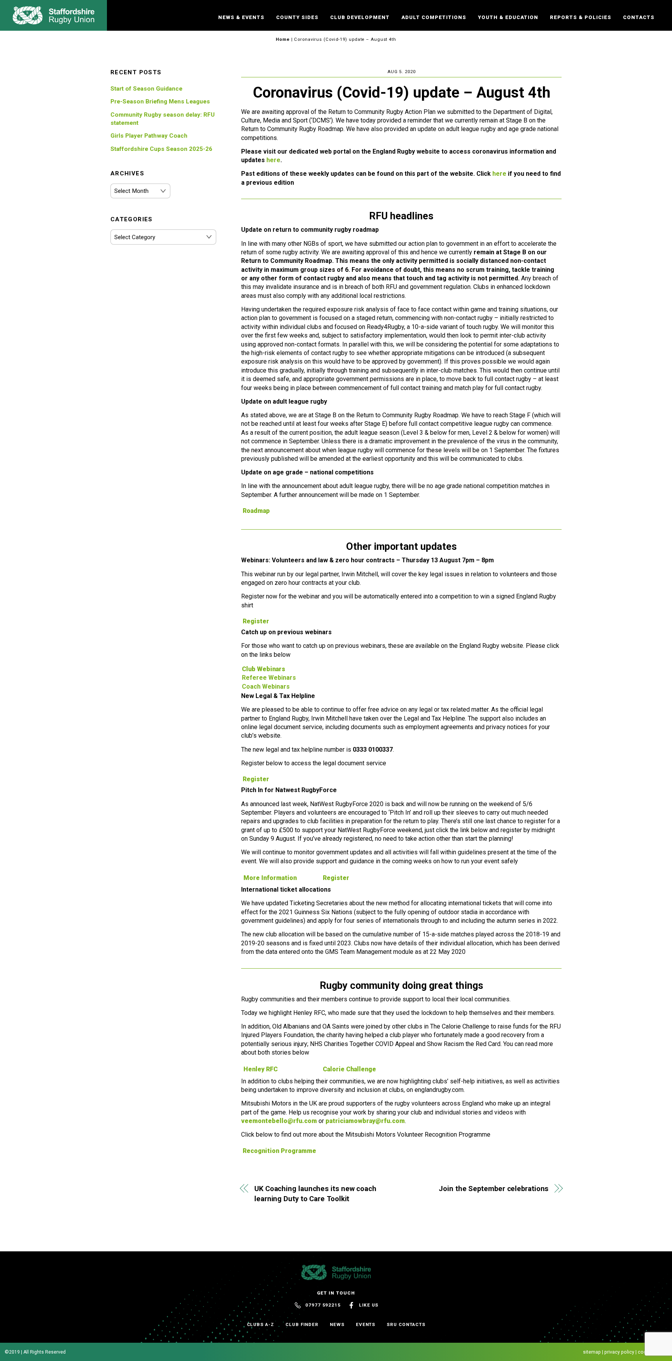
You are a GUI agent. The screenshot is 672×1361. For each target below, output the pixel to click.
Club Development (360, 17)
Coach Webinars (266, 686)
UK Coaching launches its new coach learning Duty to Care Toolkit (315, 1193)
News (337, 1324)
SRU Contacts (406, 1324)
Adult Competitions (433, 17)
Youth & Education (508, 17)
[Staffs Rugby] (53, 21)
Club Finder (301, 1324)
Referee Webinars (269, 677)
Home (283, 39)
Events (366, 1324)
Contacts (638, 17)
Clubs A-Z (260, 1324)
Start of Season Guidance (146, 88)
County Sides (297, 17)
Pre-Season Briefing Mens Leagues (160, 101)
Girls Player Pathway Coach (148, 135)
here (273, 160)
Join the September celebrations (493, 1188)
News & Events (241, 17)
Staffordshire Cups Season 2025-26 (161, 148)
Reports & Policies (580, 17)
